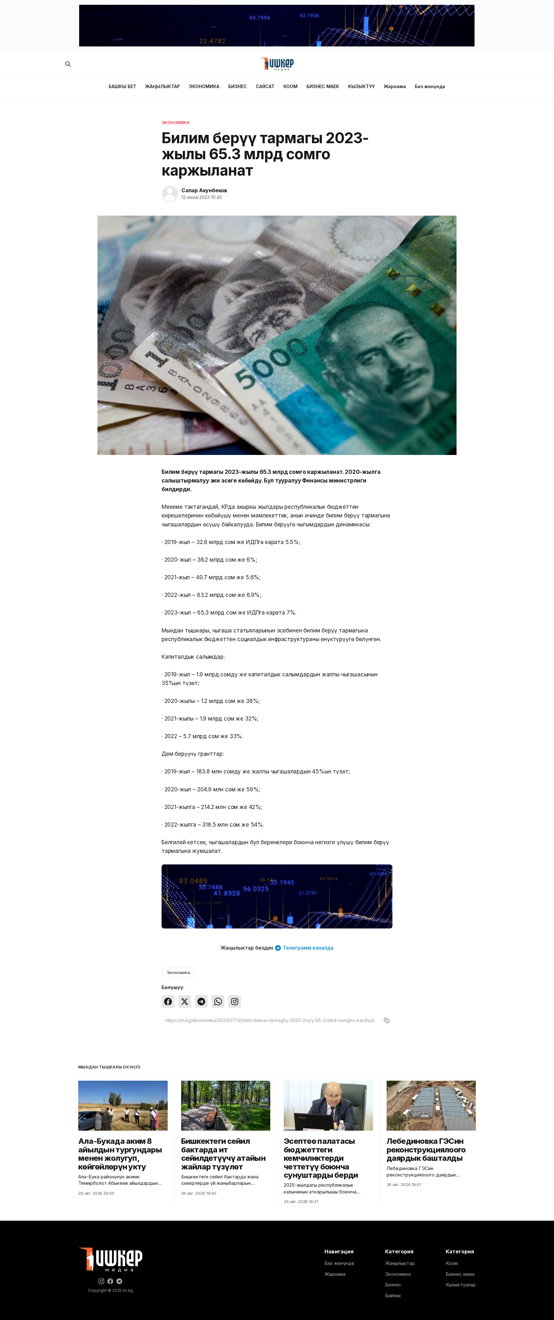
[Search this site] (68, 64)
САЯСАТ (265, 86)
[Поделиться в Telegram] (201, 1001)
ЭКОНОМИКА (204, 86)
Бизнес (393, 1285)
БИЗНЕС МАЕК (322, 86)
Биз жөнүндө (430, 86)
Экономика (175, 122)
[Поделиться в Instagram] (234, 1001)
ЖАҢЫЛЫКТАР (162, 86)
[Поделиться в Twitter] (184, 1001)
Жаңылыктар (400, 1263)
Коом (452, 1263)
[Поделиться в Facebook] (168, 1001)
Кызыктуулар (461, 1285)
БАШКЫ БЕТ (122, 86)
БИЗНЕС (237, 86)
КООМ (290, 86)
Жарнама (395, 86)
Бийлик (393, 1295)
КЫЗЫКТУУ (361, 86)
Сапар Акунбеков (204, 190)
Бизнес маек (460, 1274)
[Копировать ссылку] (386, 1020)
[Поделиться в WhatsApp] (218, 1001)
